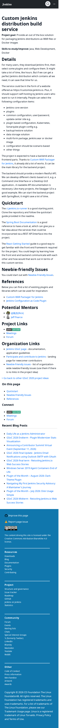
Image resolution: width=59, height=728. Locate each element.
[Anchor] (22, 29)
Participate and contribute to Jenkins (26, 356)
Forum (9, 337)
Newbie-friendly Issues (19, 395)
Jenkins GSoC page (16, 349)
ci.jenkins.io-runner (16, 208)
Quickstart (12, 391)
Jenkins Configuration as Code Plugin (26, 300)
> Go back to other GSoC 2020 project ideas (25, 378)
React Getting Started (18, 243)
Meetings (11, 333)
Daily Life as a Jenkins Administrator (26, 433)
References (13, 398)
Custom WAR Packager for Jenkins (24, 297)
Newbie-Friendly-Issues (40, 275)
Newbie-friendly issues (18, 364)
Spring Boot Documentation (21, 222)
